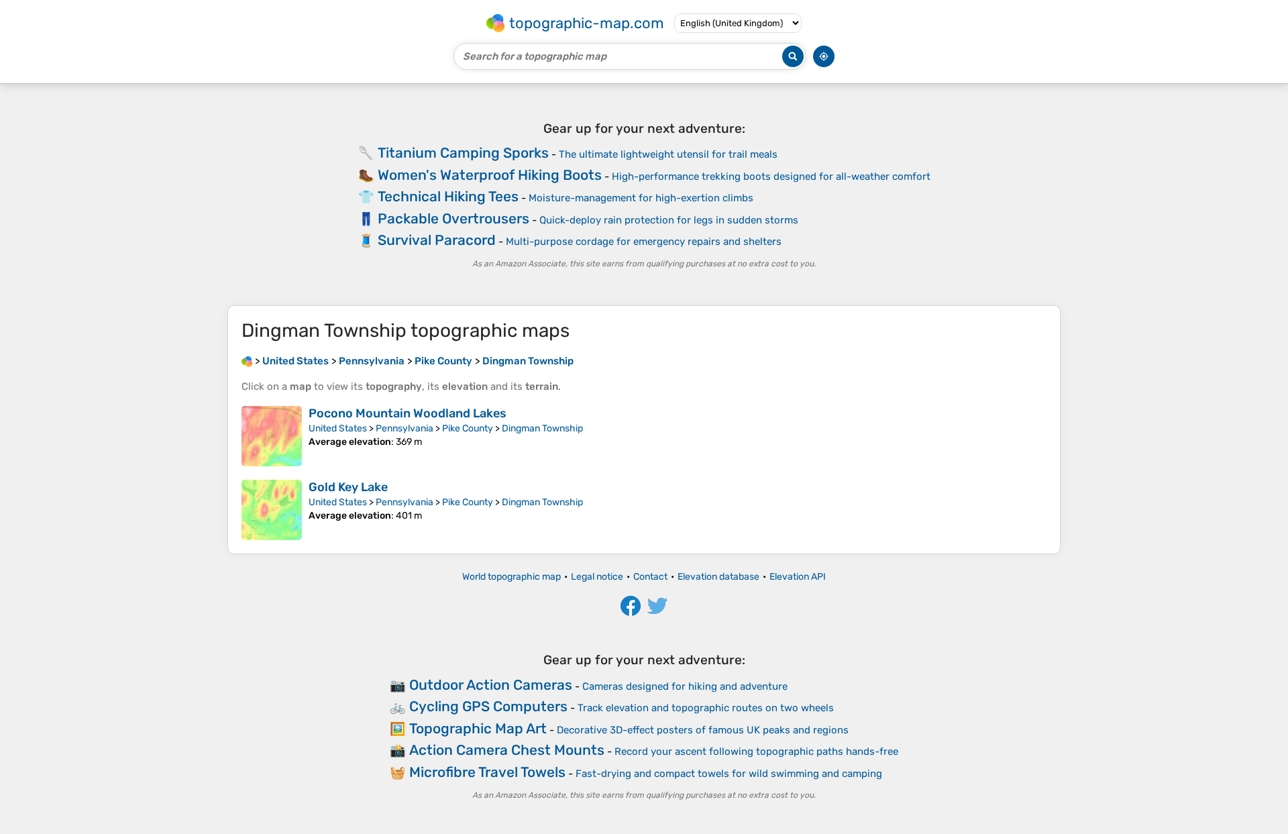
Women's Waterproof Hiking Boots (490, 174)
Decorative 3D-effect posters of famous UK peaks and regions (703, 730)
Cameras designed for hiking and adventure (685, 686)
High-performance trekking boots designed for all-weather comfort (771, 176)
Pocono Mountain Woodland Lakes (407, 413)
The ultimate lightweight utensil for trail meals (668, 154)
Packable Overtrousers (453, 218)
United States (338, 428)
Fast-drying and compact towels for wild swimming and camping (729, 774)
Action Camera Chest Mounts (506, 749)
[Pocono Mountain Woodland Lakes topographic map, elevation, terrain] (271, 436)
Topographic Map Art (478, 728)
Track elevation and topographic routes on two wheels (706, 708)
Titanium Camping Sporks (463, 152)
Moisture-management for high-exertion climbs (641, 198)
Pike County (467, 428)
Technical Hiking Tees (448, 196)
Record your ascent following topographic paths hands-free (756, 751)
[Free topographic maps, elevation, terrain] (246, 361)
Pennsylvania (404, 428)
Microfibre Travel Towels (487, 772)
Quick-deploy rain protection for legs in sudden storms (668, 220)
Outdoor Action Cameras (490, 684)
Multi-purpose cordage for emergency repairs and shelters (644, 242)
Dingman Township (542, 428)
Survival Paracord (437, 239)
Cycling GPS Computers (488, 706)
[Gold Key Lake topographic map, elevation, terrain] (271, 510)
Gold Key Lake (348, 487)
